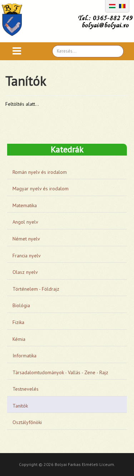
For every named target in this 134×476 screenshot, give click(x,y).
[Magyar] (112, 5)
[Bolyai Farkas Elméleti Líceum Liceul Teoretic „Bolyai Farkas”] (15, 20)
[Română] (122, 5)
